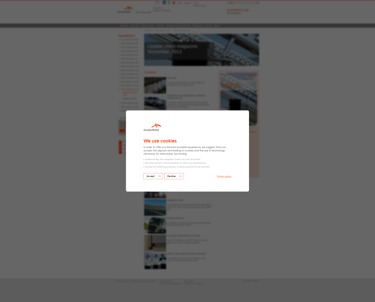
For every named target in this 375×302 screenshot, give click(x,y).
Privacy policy (224, 176)
